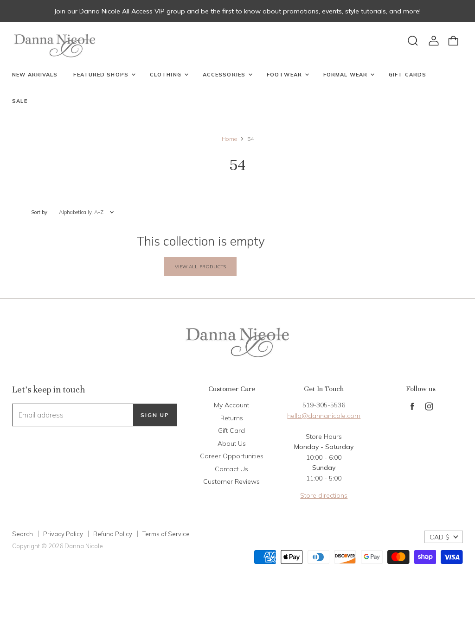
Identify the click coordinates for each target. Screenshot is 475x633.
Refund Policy (112, 534)
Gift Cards (407, 74)
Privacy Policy (63, 534)
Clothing (166, 74)
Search (22, 534)
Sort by (39, 212)
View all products (200, 267)
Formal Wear (346, 74)
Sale (19, 101)
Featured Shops (101, 74)
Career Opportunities (231, 456)
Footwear (285, 74)
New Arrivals (35, 74)
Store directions (323, 495)
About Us (232, 443)
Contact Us (231, 469)
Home (229, 139)
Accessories (225, 74)
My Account (231, 405)
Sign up (155, 414)
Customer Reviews (231, 481)
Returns (231, 418)
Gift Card (231, 430)
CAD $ (439, 537)
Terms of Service (166, 534)
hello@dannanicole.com (323, 415)
